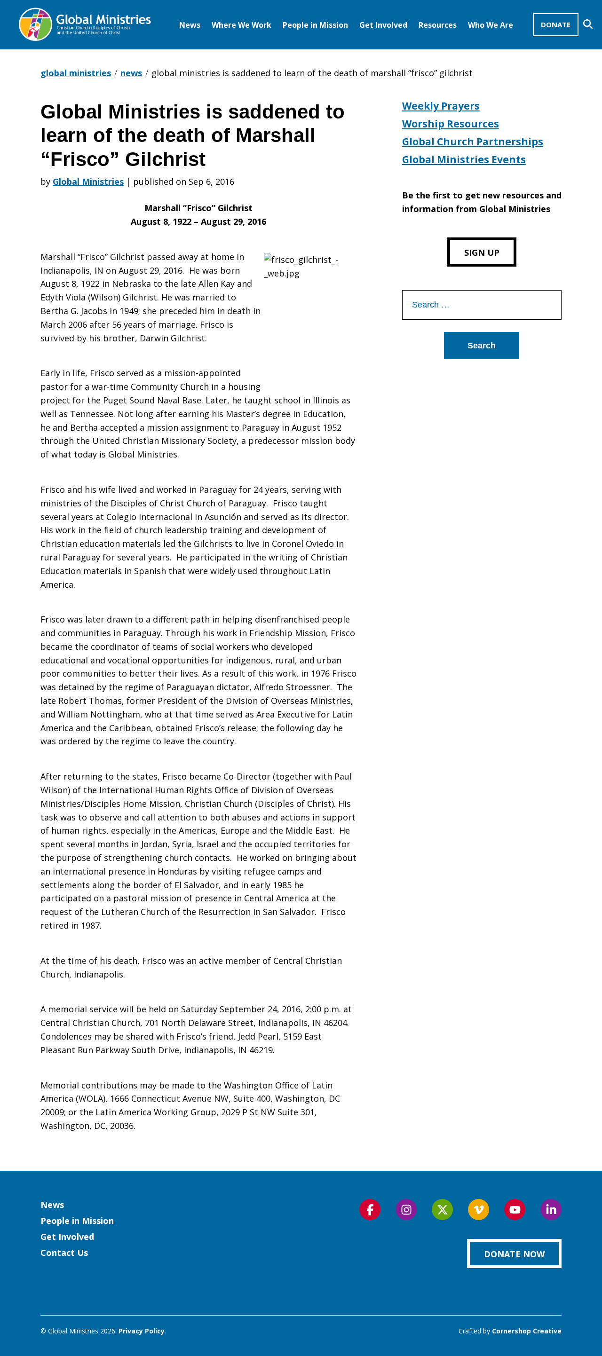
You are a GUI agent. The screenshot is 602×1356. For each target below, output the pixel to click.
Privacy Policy (142, 1330)
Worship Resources (450, 123)
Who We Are (490, 25)
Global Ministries (88, 181)
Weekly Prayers (441, 105)
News (189, 25)
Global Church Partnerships (472, 141)
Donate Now (514, 1254)
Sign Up (481, 252)
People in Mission (315, 25)
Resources (438, 25)
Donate (555, 24)
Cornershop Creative (527, 1330)
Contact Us (64, 1252)
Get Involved (383, 25)
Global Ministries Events (464, 159)
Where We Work (241, 25)
